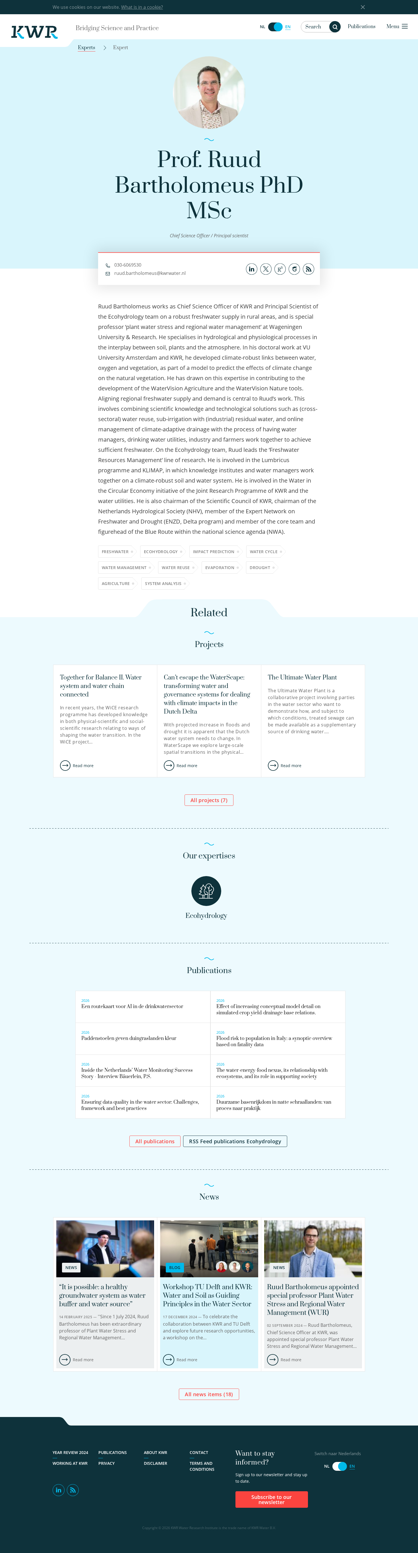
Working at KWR (70, 1463)
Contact (199, 1452)
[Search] (335, 26)
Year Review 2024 (70, 1452)
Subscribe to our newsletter (271, 1499)
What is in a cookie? (142, 7)
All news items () (209, 1394)
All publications (155, 1141)
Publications (362, 27)
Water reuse (176, 567)
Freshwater (115, 551)
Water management (124, 567)
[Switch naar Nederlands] (275, 26)
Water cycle (264, 551)
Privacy (106, 1463)
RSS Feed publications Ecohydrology (235, 1141)
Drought (260, 567)
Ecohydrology (161, 551)
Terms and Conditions (202, 1466)
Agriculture (116, 583)
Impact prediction (214, 551)
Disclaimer (155, 1463)
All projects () (209, 800)
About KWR (155, 1452)
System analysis (163, 583)
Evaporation (219, 567)
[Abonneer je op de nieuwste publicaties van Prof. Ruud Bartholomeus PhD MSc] (308, 268)
